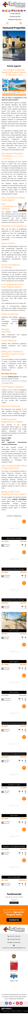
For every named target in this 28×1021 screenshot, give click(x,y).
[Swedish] (18, 10)
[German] (12, 10)
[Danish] (25, 10)
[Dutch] (9, 10)
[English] (3, 10)
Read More (14, 903)
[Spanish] (6, 10)
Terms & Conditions (16, 1011)
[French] (15, 10)
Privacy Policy (6, 1011)
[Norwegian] (21, 10)
